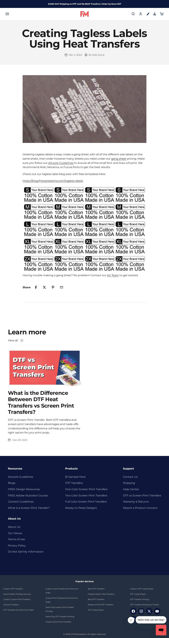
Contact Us (130, 476)
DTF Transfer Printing (139, 599)
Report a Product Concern (140, 507)
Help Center (131, 489)
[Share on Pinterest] (53, 287)
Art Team (113, 275)
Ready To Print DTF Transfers (100, 604)
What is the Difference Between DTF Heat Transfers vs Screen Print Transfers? (41, 402)
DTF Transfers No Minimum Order (18, 610)
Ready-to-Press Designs (81, 507)
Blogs (11, 483)
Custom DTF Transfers (13, 589)
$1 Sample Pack (75, 476)
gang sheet (118, 158)
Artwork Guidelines (60, 163)
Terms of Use (16, 539)
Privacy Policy (17, 545)
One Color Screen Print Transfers (86, 489)
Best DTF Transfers (96, 599)
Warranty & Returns (136, 501)
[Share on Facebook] (36, 287)
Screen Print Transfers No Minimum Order (62, 600)
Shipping (129, 483)
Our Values (15, 533)
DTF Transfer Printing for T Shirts (144, 604)
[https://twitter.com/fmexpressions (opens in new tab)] (149, 611)
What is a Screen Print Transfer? (29, 507)
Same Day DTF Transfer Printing (60, 616)
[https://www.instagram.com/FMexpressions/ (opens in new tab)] (141, 611)
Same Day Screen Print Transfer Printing (60, 609)
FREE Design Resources (24, 489)
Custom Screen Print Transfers (16, 599)
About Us (14, 526)
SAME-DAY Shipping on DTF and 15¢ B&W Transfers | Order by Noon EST (84, 4)
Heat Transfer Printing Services (17, 594)
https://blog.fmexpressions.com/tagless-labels (53, 180)
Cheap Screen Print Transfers (58, 622)
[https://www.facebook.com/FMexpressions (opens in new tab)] (133, 611)
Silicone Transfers (11, 604)
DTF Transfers (74, 483)
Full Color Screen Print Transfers (86, 501)
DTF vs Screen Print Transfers (142, 495)
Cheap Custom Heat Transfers (101, 594)
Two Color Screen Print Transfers (86, 495)
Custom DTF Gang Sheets (141, 589)
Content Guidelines (21, 501)
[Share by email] (61, 287)
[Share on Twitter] (44, 287)
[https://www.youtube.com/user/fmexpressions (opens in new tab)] (157, 611)
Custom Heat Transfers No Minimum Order (62, 591)
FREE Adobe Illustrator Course (28, 495)
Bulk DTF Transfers (96, 589)
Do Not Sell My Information (26, 551)
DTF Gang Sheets (95, 610)
